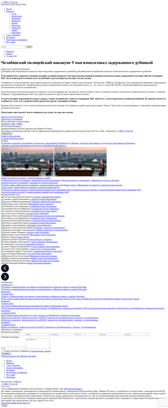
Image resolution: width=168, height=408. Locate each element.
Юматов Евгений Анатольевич (46, 261)
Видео (9, 9)
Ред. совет (10, 42)
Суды (14, 14)
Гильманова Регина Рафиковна (45, 209)
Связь (4, 406)
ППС (13, 124)
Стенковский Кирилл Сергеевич (47, 251)
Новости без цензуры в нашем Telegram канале (12, 137)
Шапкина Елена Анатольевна (43, 256)
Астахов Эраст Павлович (37, 213)
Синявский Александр (34, 244)
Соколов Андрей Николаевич (43, 199)
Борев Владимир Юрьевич (39, 263)
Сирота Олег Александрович (43, 249)
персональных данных (41, 351)
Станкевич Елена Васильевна (43, 211)
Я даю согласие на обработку (27, 351)
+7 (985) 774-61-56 (9, 2)
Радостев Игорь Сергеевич (40, 239)
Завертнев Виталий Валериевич (46, 220)
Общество (16, 28)
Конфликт (16, 21)
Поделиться (7, 134)
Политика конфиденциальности (15, 403)
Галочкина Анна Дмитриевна (43, 218)
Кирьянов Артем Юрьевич (39, 225)
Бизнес (15, 23)
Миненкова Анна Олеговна (40, 204)
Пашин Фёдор (22, 237)
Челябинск (6, 124)
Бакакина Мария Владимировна (46, 202)
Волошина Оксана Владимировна (49, 216)
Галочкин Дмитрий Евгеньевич (46, 197)
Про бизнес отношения (16, 40)
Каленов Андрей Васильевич (43, 223)
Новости (10, 11)
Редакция (10, 37)
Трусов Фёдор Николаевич (40, 254)
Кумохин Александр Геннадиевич (49, 228)
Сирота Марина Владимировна (46, 246)
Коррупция (17, 16)
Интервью (16, 33)
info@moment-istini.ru (73, 389)
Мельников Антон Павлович (43, 235)
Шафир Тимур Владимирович (44, 258)
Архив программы (14, 368)
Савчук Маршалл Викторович (44, 242)
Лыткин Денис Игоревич (37, 232)
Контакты (10, 377)
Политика (16, 25)
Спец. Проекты (13, 35)
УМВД (19, 124)
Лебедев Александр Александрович (52, 230)
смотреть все (6, 285)
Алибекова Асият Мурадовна (43, 206)
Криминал (16, 18)
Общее (15, 30)
